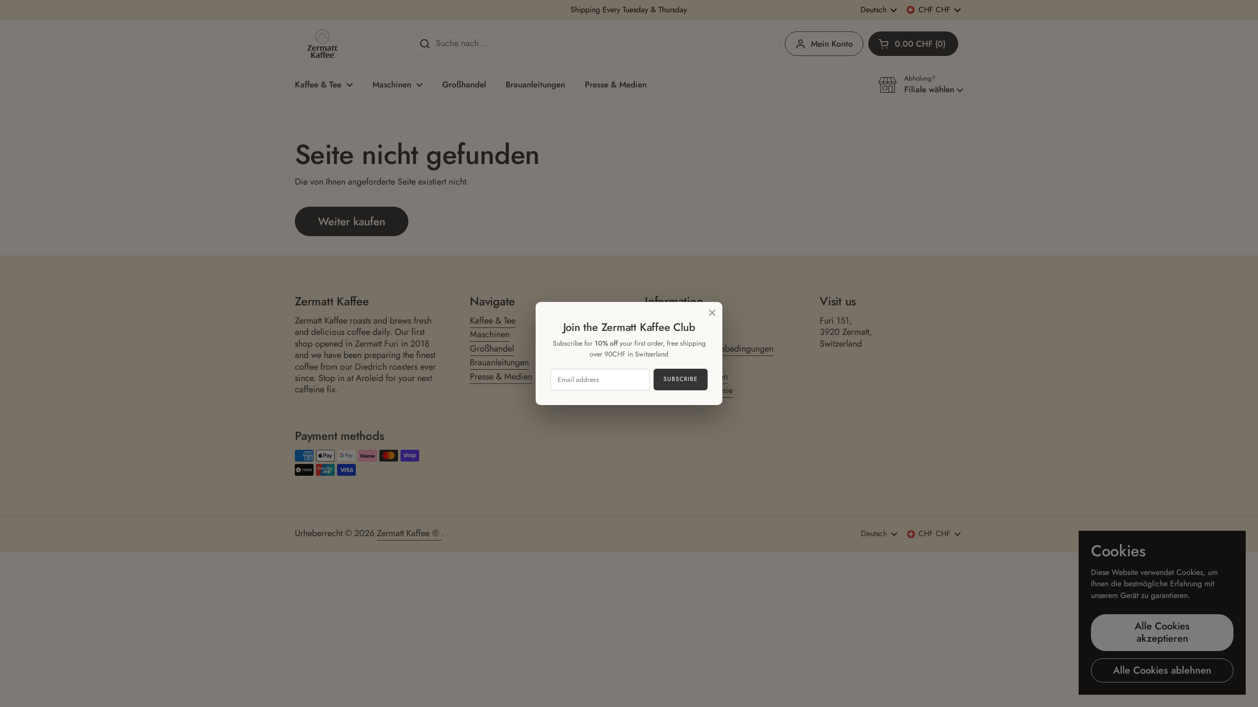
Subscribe (680, 379)
